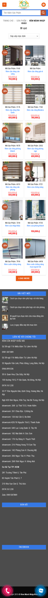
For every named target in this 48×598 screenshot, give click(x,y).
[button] (4, 5)
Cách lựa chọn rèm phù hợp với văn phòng (27, 307)
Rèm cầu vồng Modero (35, 110)
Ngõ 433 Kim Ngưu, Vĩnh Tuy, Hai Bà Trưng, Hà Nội (23, 400)
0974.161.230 (7, 385)
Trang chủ (8, 20)
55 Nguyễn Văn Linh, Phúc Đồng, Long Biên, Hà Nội (23, 363)
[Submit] (43, 12)
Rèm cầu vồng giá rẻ (35, 71)
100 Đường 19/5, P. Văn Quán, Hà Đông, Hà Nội (21, 380)
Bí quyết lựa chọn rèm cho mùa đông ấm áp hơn (27, 317)
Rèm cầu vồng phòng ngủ (35, 150)
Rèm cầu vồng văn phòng (13, 188)
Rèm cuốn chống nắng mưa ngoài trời (35, 265)
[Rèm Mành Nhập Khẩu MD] (24, 4)
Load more (23, 278)
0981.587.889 (7, 352)
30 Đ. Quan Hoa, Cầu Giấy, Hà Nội (15, 374)
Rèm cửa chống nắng (35, 187)
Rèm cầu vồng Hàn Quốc (13, 111)
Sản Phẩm (21, 20)
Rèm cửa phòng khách (35, 226)
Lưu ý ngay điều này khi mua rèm (23, 325)
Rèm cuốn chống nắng (12, 264)
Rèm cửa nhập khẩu (12, 226)
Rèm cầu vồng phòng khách (13, 150)
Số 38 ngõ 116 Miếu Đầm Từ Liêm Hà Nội (19, 346)
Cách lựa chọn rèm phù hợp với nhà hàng (26, 298)
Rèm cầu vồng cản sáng (13, 72)
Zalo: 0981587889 (9, 495)
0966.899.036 (7, 368)
